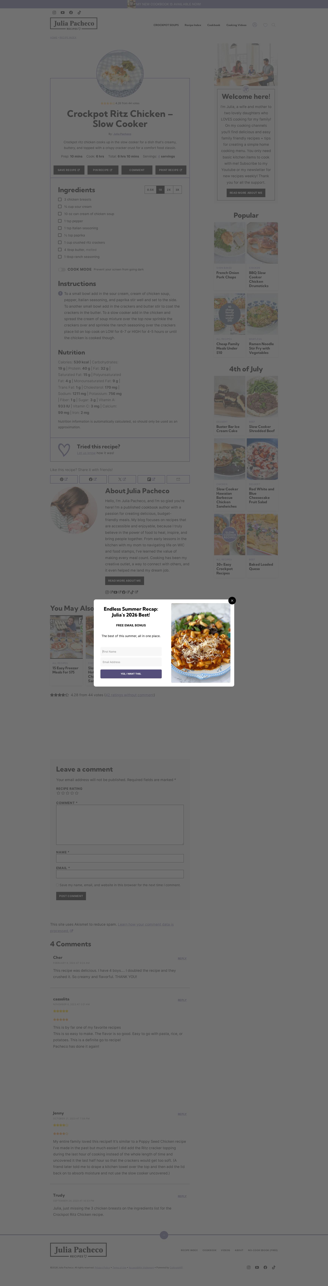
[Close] (232, 600)
